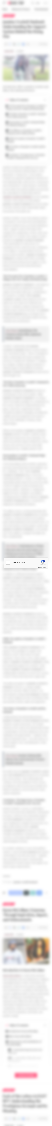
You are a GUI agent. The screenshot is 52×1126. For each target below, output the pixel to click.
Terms (44, 567)
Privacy (40, 567)
